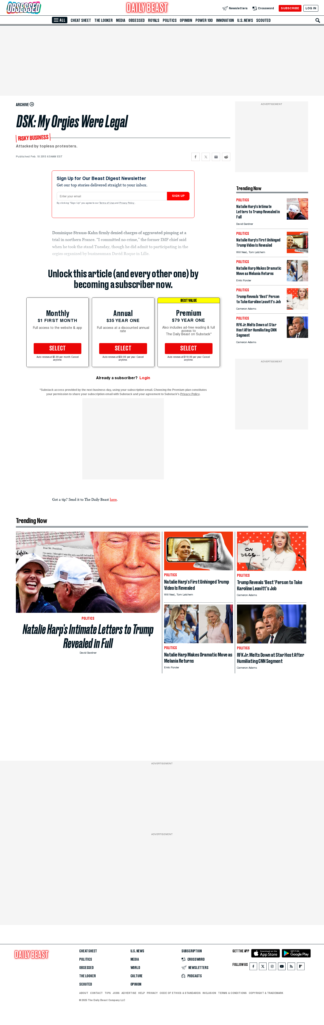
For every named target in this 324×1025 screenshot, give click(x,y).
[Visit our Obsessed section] (39, 8)
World (135, 968)
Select (57, 348)
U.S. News (245, 20)
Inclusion (209, 993)
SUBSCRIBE (290, 8)
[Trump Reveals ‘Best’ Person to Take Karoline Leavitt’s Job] (297, 308)
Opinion (186, 20)
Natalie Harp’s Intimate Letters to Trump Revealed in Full (88, 636)
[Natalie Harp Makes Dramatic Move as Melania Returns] (297, 280)
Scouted (263, 20)
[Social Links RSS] (291, 967)
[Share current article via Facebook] (195, 157)
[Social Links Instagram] (272, 967)
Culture (136, 976)
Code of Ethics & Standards (180, 993)
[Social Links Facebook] (253, 967)
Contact (96, 993)
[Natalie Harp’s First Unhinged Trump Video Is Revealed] (297, 252)
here (113, 499)
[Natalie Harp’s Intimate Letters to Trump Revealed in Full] (297, 218)
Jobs (116, 993)
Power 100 (204, 20)
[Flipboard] (300, 967)
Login (144, 378)
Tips (108, 993)
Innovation (225, 20)
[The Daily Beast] (147, 8)
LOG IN (310, 8)
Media (120, 20)
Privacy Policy (127, 203)
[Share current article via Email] (216, 157)
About (83, 993)
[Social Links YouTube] (282, 967)
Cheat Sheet (81, 20)
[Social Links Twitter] (263, 967)
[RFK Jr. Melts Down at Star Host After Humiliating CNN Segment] (297, 337)
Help (141, 993)
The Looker (103, 20)
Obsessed (137, 20)
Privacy (152, 993)
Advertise (128, 993)
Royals (153, 20)
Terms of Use (107, 203)
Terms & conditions (232, 993)
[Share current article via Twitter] (206, 157)
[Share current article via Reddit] (226, 157)
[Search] (317, 20)
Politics (169, 20)
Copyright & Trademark (266, 993)
